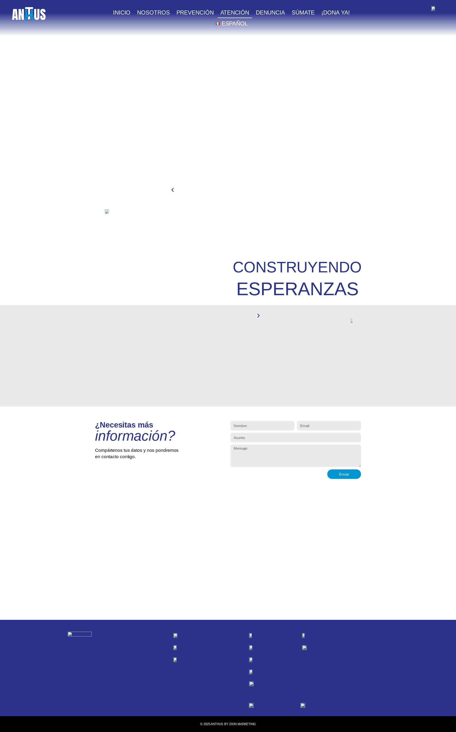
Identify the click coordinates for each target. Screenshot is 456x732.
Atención (234, 12)
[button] (172, 190)
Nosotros (153, 12)
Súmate (303, 12)
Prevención (195, 12)
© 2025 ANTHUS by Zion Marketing (228, 724)
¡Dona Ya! (335, 12)
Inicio (121, 12)
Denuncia (270, 12)
